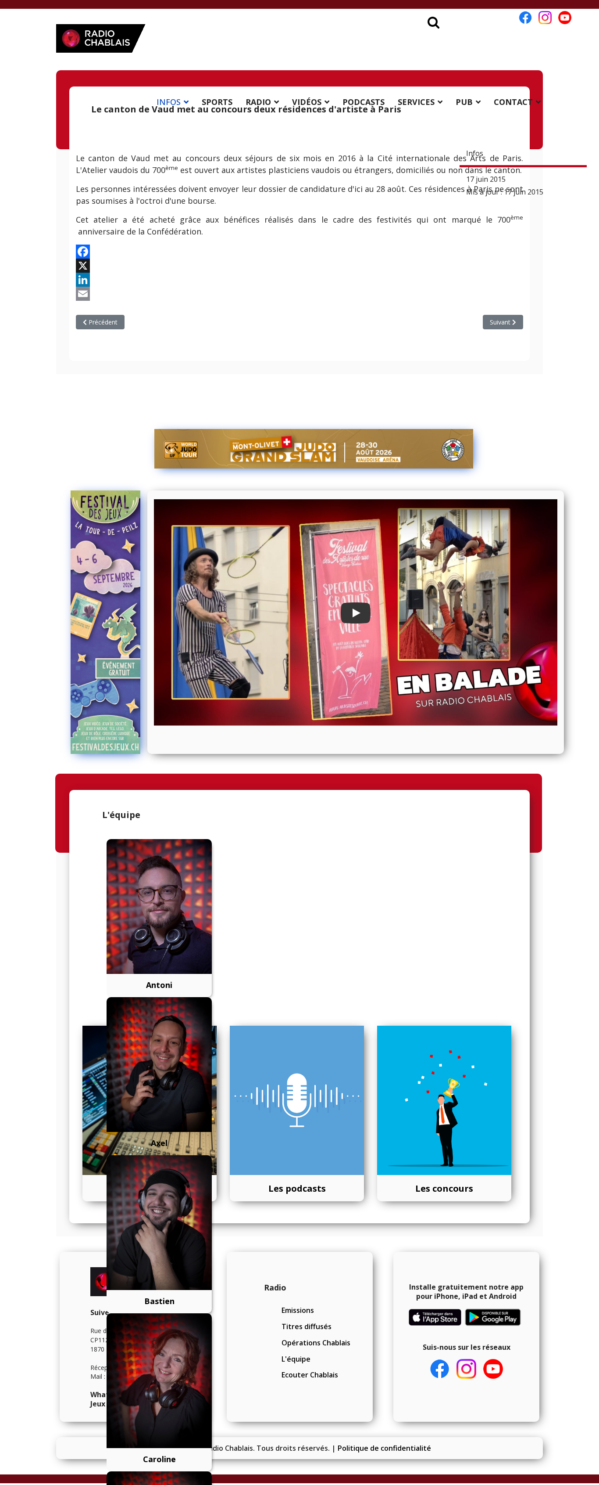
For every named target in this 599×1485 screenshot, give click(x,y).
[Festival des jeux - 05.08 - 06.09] (106, 622)
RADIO (258, 102)
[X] (299, 266)
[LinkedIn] (299, 280)
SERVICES (416, 102)
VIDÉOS (306, 102)
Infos (474, 153)
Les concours (444, 1188)
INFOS (169, 102)
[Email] (299, 294)
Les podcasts (297, 1188)
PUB (464, 102)
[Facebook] (299, 252)
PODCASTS (363, 102)
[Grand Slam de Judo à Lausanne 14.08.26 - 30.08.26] (314, 449)
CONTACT (513, 102)
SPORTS (217, 102)
